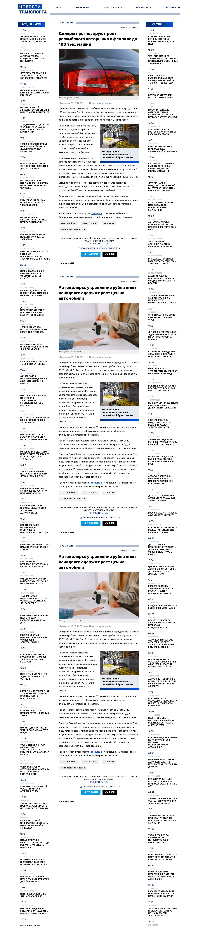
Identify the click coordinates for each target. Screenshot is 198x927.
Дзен (111, 254)
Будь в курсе (32, 24)
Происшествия (112, 7)
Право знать (143, 7)
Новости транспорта (74, 229)
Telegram (92, 254)
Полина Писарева (132, 28)
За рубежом (173, 7)
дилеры (110, 223)
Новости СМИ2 (66, 263)
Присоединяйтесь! (99, 244)
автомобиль (69, 223)
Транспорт (82, 7)
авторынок (90, 223)
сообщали (96, 213)
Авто (59, 7)
